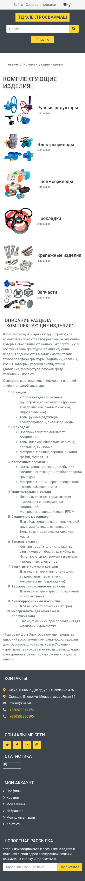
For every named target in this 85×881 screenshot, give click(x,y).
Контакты (13, 824)
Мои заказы (15, 804)
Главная (12, 64)
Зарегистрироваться (41, 5)
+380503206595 (22, 716)
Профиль (13, 791)
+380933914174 (22, 710)
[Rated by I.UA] (12, 765)
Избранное (14, 811)
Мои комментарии (20, 817)
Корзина (12, 798)
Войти (18, 5)
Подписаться (69, 867)
